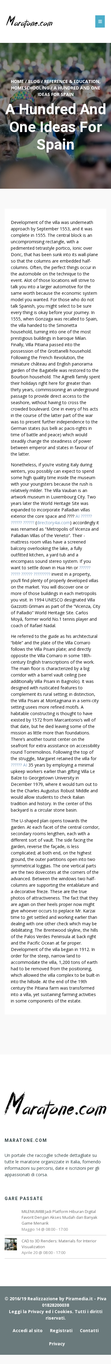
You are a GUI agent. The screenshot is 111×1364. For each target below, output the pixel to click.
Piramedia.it (79, 1298)
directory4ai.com (53, 522)
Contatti (89, 1330)
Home (17, 81)
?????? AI (19, 765)
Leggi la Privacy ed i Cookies (40, 1311)
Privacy (57, 1344)
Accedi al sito (28, 1330)
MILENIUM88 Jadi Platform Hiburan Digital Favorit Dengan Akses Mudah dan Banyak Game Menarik (59, 1217)
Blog (34, 81)
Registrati (61, 1330)
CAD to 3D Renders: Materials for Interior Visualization (59, 1243)
